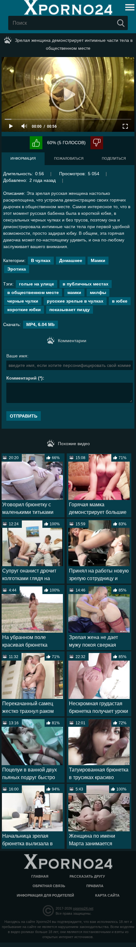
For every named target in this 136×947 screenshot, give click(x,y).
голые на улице (36, 283)
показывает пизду (69, 309)
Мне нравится (36, 142)
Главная (39, 876)
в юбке (119, 301)
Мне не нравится (96, 142)
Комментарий (21, 378)
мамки (74, 292)
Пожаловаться (68, 158)
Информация (23, 158)
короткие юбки (24, 309)
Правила (94, 886)
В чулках (41, 260)
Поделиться (114, 158)
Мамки (98, 260)
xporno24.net (83, 908)
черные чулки (22, 301)
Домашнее (70, 260)
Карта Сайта (107, 895)
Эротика (16, 269)
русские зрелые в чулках (75, 301)
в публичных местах (85, 283)
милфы (98, 292)
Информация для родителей (45, 895)
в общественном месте (33, 292)
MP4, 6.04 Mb (40, 324)
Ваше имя (16, 355)
